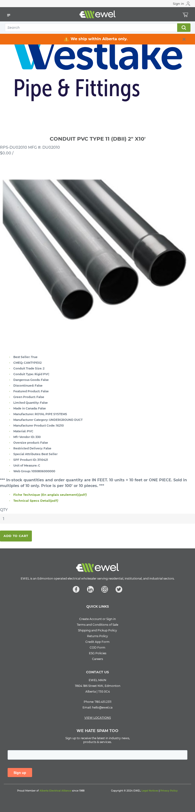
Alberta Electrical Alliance (55, 790)
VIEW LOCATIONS (97, 717)
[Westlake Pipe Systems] (97, 70)
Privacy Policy (169, 790)
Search (183, 27)
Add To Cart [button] (16, 536)
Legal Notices (149, 790)
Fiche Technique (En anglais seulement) (50, 495)
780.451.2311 (103, 702)
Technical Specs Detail (35, 500)
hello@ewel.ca (102, 707)
